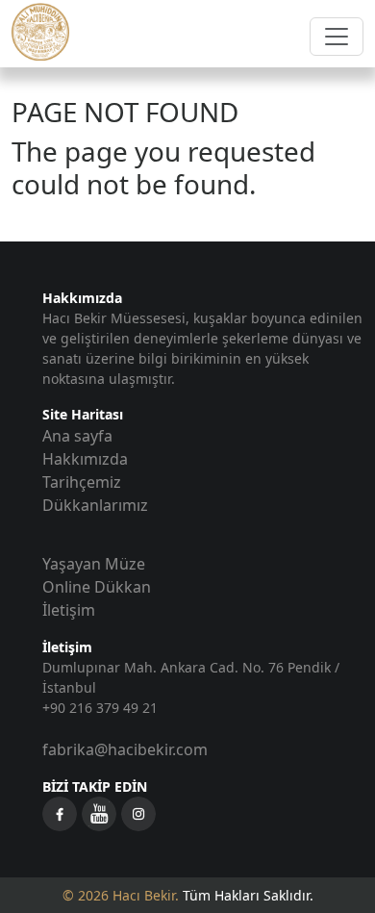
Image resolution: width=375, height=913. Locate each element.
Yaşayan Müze (93, 563)
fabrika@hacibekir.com (125, 749)
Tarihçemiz (81, 482)
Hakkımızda (85, 458)
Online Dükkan (96, 586)
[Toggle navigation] (336, 36)
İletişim (68, 610)
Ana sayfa (77, 435)
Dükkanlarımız (95, 505)
